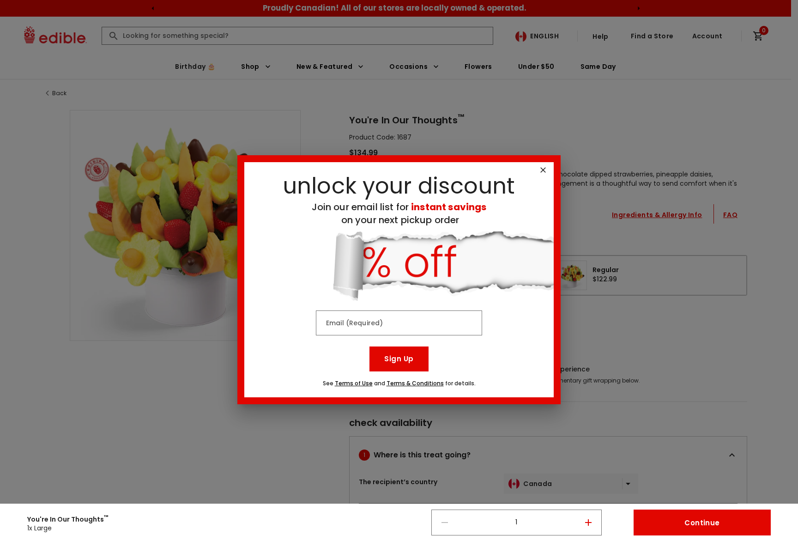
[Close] (543, 170)
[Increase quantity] (588, 522)
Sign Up (398, 359)
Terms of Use (354, 383)
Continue (701, 523)
